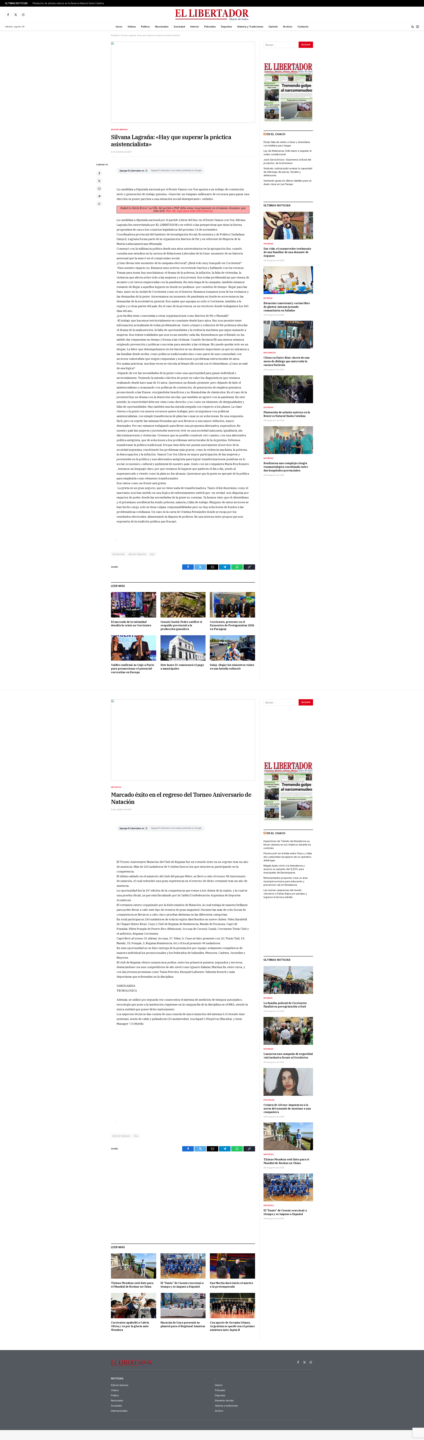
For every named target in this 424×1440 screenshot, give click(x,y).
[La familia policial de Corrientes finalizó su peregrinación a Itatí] (288, 980)
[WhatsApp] (99, 204)
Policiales (210, 26)
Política (145, 26)
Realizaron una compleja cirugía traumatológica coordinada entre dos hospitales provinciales (286, 467)
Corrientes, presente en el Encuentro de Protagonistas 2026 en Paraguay (232, 625)
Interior (194, 26)
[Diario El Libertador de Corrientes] (212, 15)
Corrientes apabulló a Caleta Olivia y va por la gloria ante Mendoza (130, 1326)
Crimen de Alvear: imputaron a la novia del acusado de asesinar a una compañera (287, 1108)
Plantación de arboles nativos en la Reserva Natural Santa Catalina (68, 3)
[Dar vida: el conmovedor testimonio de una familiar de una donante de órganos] (288, 226)
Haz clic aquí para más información (189, 211)
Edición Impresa (119, 129)
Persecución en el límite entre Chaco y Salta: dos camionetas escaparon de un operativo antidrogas (288, 857)
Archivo (287, 26)
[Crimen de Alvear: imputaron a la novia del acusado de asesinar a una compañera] (288, 1082)
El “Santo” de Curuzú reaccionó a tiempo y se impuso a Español (182, 1284)
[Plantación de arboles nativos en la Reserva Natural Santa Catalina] (288, 389)
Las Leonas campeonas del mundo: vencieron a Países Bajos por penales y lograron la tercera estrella (285, 893)
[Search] (413, 26)
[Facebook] (99, 173)
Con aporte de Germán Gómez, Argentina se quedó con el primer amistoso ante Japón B (232, 1326)
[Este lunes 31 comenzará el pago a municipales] (183, 648)
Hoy (152, 554)
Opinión (273, 26)
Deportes (226, 26)
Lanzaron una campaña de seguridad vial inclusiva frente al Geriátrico (288, 1055)
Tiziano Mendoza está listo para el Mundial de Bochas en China (132, 1284)
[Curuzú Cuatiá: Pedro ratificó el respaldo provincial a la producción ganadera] (183, 604)
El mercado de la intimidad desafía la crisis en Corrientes (131, 623)
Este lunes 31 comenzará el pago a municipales (182, 666)
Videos (132, 26)
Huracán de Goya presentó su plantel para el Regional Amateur (182, 1324)
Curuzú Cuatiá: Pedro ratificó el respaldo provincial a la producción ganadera (181, 625)
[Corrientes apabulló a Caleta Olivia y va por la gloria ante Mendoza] (133, 1305)
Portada (115, 35)
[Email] (99, 188)
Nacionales (161, 26)
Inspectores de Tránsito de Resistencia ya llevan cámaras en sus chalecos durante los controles (287, 844)
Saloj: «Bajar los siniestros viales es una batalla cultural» (232, 666)
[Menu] (417, 26)
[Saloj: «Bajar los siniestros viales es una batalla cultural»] (232, 648)
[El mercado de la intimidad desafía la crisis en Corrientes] (133, 604)
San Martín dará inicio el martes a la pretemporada (231, 1284)
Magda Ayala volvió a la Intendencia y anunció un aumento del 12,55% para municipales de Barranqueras (284, 869)
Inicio (119, 26)
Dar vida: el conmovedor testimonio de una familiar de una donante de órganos (287, 252)
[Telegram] (99, 196)
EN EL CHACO (275, 134)
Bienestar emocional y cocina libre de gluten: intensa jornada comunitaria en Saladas (287, 306)
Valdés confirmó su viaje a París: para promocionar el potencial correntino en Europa (132, 668)
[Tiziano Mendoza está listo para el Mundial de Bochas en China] (133, 1266)
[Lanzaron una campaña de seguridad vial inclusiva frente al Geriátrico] (288, 1031)
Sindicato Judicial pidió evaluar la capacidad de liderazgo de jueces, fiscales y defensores (288, 172)
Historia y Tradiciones (250, 26)
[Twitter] (99, 181)
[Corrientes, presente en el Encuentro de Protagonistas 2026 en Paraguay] (232, 604)
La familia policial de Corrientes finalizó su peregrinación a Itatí (285, 1004)
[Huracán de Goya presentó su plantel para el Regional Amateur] (183, 1305)
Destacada (119, 554)
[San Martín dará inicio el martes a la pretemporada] (232, 1266)
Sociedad (179, 26)
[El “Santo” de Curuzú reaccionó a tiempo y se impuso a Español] (183, 1266)
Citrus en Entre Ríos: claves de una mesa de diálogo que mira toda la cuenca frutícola (287, 361)
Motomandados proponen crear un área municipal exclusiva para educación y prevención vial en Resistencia (286, 881)
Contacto (302, 26)
